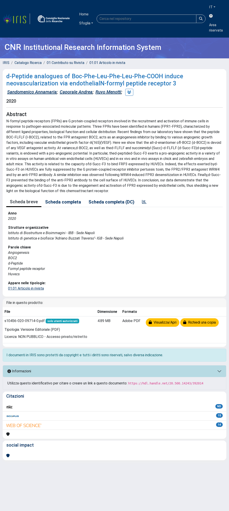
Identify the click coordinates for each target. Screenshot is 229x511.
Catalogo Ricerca (28, 63)
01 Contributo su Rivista (65, 63)
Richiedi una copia (201, 322)
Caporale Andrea (76, 92)
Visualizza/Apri (164, 322)
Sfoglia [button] (84, 23)
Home (84, 14)
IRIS (6, 63)
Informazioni (21, 371)
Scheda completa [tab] (63, 202)
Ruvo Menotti (108, 92)
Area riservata (216, 27)
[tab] (144, 202)
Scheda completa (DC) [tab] (111, 202)
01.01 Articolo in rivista (107, 63)
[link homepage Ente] (54, 18)
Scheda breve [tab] (24, 201)
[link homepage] (16, 18)
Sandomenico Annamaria (32, 92)
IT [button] (211, 7)
